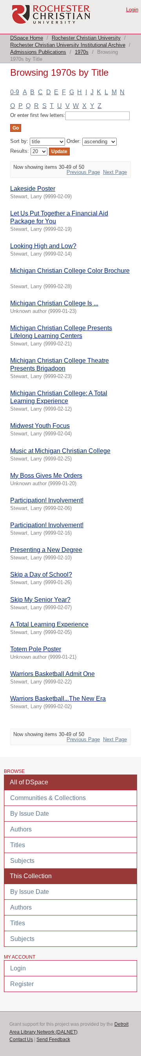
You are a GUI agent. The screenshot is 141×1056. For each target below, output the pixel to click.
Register (22, 984)
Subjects (22, 860)
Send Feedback (53, 1039)
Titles (17, 845)
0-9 (14, 92)
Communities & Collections (48, 798)
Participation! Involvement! (46, 500)
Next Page (115, 172)
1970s (82, 52)
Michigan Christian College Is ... (54, 303)
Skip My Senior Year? (40, 599)
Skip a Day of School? (41, 574)
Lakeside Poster (32, 188)
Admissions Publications (38, 52)
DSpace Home (26, 38)
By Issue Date (29, 813)
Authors (21, 829)
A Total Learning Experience (49, 624)
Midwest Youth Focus (40, 425)
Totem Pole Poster (35, 649)
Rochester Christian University (86, 38)
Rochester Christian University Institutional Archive (67, 45)
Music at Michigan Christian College (60, 451)
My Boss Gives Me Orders (46, 475)
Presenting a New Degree (46, 549)
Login (132, 10)
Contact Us (21, 1039)
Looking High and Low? (43, 246)
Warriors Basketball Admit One (52, 674)
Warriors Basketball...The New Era (58, 698)
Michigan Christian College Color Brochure (70, 270)
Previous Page (83, 172)
